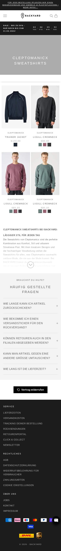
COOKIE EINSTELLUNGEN (18, 485)
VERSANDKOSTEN (14, 418)
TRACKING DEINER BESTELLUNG (23, 423)
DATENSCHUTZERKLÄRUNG (19, 465)
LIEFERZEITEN (12, 412)
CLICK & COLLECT (14, 439)
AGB (5, 460)
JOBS (6, 500)
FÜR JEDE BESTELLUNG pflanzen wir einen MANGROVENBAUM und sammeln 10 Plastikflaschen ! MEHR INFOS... (30, 5)
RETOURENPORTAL (15, 434)
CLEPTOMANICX (16, 133)
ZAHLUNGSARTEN (14, 480)
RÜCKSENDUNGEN (14, 429)
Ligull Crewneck (45, 137)
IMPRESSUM (10, 511)
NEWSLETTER (11, 445)
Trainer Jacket (16, 137)
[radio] (15, 144)
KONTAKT (9, 505)
